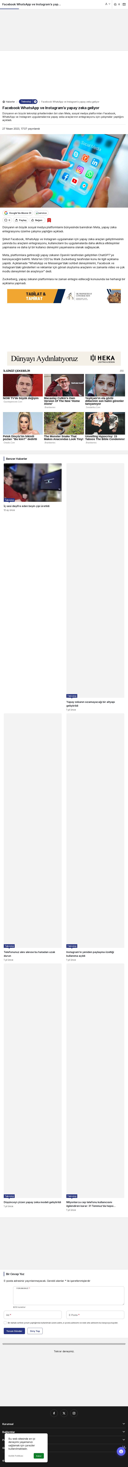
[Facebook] (54, 1413)
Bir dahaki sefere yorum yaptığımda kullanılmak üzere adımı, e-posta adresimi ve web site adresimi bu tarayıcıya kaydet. (63, 1323)
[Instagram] (74, 1413)
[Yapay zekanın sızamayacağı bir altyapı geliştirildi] (95, 587)
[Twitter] (64, 1413)
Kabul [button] (38, 1456)
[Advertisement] (64, 24)
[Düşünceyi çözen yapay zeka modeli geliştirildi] (33, 1087)
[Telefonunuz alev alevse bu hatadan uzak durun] (33, 837)
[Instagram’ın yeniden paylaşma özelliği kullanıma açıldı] (95, 837)
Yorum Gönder (14, 1331)
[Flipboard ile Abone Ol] (41, 213)
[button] (108, 4)
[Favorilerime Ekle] (49, 220)
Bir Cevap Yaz (15, 1274)
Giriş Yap (35, 1331)
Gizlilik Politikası (15, 1456)
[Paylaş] (123, 4)
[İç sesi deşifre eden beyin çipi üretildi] (33, 587)
